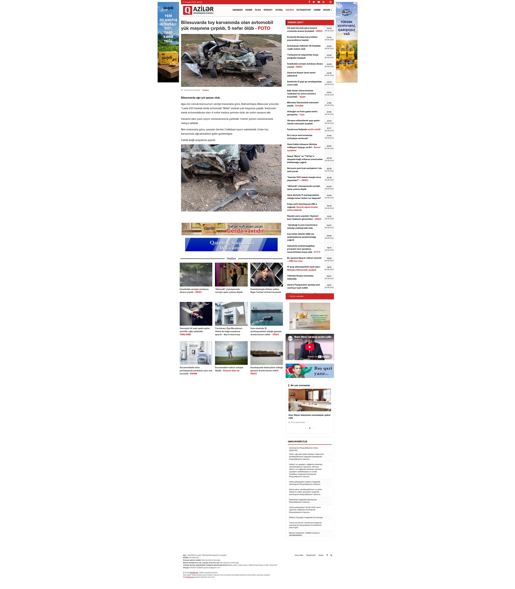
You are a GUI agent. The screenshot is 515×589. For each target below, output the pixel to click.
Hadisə (290, 10)
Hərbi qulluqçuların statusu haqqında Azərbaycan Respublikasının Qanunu (304, 483)
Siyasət (268, 10)
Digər (326, 10)
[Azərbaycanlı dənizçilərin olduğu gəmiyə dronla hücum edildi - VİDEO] (266, 353)
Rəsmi (248, 10)
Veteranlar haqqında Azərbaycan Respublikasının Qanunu (303, 501)
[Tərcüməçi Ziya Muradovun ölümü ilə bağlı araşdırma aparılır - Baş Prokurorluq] (231, 314)
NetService (190, 577)
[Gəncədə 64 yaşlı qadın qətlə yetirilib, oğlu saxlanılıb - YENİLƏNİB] (196, 314)
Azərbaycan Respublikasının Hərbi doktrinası (303, 449)
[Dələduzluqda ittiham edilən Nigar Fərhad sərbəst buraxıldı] (266, 274)
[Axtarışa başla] (330, 2)
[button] (328, 409)
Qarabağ (237, 10)
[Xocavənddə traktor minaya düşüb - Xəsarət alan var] (231, 353)
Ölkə (258, 10)
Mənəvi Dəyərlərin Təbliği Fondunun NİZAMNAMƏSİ (304, 534)
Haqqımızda (311, 555)
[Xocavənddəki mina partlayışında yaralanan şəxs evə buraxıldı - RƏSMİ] (196, 353)
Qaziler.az (194, 573)
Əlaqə (321, 555)
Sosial (279, 10)
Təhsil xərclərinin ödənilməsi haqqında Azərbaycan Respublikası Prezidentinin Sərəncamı (305, 525)
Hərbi (317, 10)
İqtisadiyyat (304, 10)
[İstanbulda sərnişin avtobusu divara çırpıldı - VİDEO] (196, 274)
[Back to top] (507, 581)
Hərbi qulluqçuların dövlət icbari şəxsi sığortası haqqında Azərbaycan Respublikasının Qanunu (305, 509)
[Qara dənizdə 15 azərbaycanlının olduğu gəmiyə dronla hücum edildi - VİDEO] (266, 314)
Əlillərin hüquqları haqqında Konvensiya (306, 517)
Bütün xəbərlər (297, 296)
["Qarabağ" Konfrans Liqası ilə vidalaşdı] (309, 400)
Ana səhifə (299, 555)
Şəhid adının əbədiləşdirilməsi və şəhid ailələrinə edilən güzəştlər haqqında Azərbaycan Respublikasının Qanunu (305, 492)
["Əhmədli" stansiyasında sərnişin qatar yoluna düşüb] (231, 274)
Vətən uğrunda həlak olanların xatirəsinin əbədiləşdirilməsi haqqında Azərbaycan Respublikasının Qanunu (306, 456)
